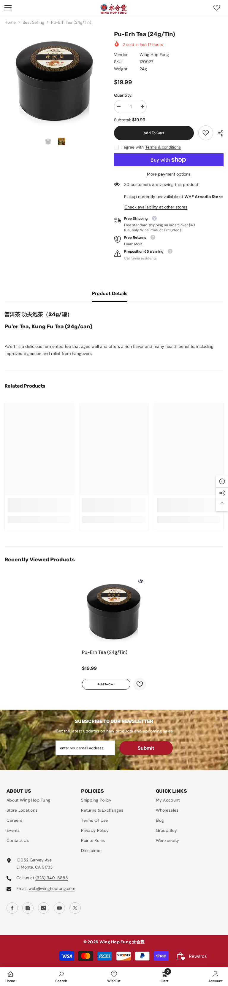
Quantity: (123, 95)
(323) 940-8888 (51, 877)
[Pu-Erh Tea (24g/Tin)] (114, 611)
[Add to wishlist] (139, 684)
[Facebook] (12, 908)
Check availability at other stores (155, 207)
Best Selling (33, 22)
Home (10, 22)
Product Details (109, 293)
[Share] (218, 133)
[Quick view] (140, 581)
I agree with (132, 147)
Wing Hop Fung (154, 54)
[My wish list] (216, 7)
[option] (54, 80)
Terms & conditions (163, 147)
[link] (205, 132)
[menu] (8, 7)
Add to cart (152, 132)
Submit (146, 748)
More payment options (169, 174)
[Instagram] (28, 908)
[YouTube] (59, 908)
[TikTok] (43, 908)
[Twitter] (75, 908)
